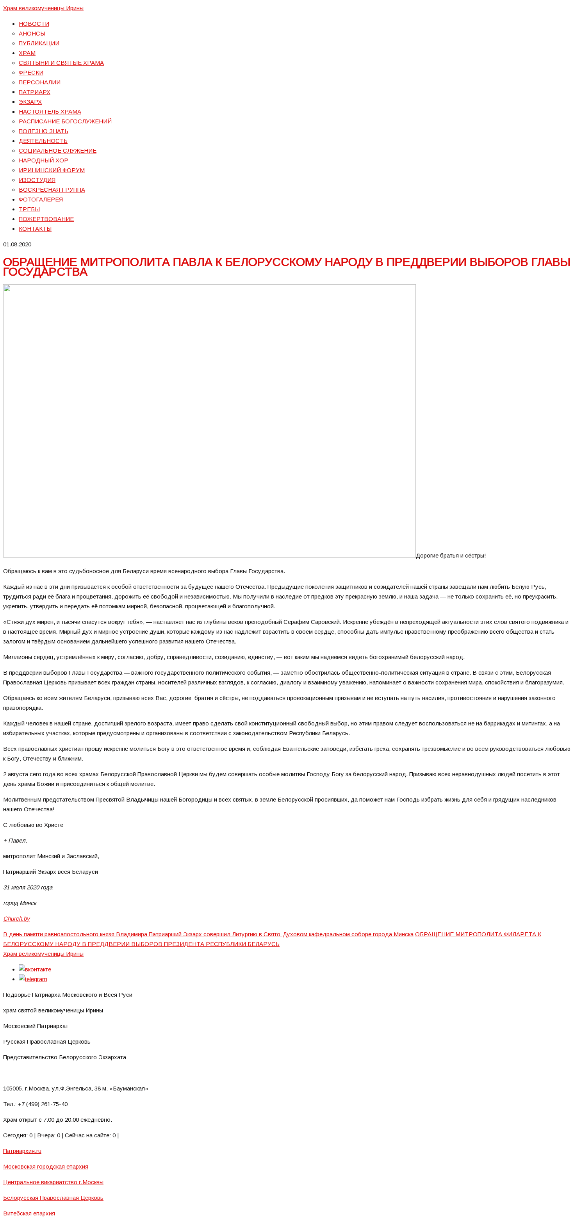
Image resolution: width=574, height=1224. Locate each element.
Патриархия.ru (22, 1150)
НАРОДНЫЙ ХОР (43, 160)
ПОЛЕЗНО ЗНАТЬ (43, 131)
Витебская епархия (29, 1213)
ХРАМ (27, 53)
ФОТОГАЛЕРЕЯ (41, 199)
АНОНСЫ (32, 33)
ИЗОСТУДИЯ (37, 179)
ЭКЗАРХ (30, 101)
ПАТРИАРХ (34, 92)
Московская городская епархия (45, 1166)
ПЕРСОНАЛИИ (40, 82)
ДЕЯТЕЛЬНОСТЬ (43, 140)
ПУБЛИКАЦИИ (39, 43)
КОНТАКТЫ (35, 228)
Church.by (16, 918)
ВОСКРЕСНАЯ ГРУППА (52, 189)
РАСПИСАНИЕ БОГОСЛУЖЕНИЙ (65, 121)
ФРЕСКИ (31, 72)
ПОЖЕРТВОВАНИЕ (46, 219)
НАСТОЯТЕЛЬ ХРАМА (50, 111)
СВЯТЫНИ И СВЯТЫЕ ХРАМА (61, 62)
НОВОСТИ (34, 23)
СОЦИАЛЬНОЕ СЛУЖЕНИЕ (57, 150)
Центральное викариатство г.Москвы (53, 1182)
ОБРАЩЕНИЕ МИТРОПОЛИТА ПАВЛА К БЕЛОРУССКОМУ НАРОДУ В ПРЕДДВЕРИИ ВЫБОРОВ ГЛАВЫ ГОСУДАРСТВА (286, 266)
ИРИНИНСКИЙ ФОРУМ (52, 170)
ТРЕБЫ (29, 209)
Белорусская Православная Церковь (53, 1197)
